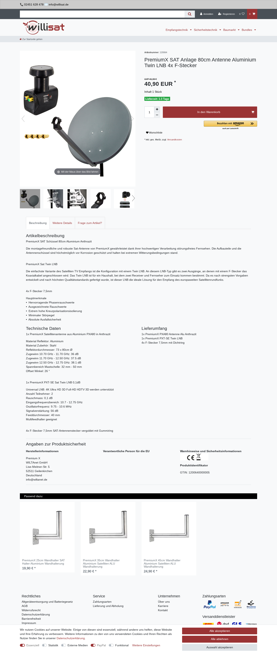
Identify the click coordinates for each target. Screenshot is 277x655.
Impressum (29, 623)
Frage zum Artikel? (90, 223)
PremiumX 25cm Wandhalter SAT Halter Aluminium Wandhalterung (43, 562)
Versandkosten (174, 139)
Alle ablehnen (219, 639)
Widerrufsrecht (31, 610)
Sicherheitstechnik (206, 29)
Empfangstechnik (177, 29)
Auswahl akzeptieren (219, 647)
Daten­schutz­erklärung (71, 638)
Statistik (53, 645)
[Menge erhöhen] (157, 109)
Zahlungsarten (102, 601)
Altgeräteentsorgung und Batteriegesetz (47, 601)
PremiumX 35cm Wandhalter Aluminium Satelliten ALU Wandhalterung (101, 563)
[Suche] (190, 14)
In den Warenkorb (208, 112)
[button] (230, 125)
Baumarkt (229, 29)
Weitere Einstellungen (146, 645)
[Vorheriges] (23, 118)
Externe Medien (78, 645)
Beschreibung (38, 223)
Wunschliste (155, 132)
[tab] (38, 223)
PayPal (101, 645)
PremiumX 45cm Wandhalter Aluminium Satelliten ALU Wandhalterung (162, 563)
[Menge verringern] (157, 115)
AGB (25, 606)
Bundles (247, 29)
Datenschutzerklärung (36, 614)
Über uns (164, 601)
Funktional (122, 645)
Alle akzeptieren (219, 630)
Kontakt (163, 610)
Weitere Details (62, 223)
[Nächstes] (132, 118)
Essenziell (32, 645)
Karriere (163, 606)
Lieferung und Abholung (108, 606)
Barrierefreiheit (31, 618)
